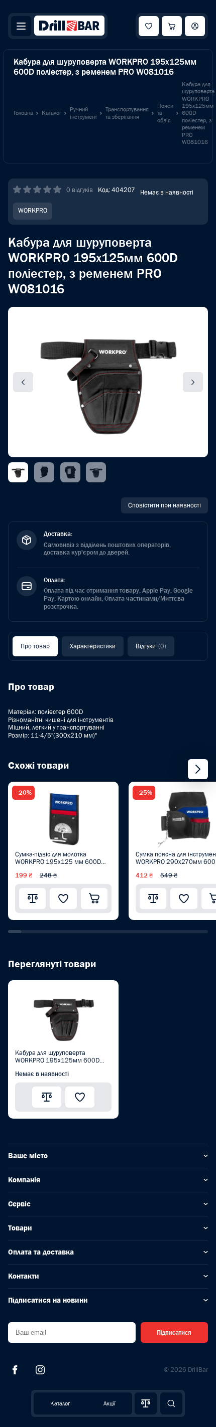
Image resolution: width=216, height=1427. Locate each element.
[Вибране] (149, 26)
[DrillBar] (69, 26)
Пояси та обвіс (165, 113)
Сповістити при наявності (164, 505)
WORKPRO (32, 210)
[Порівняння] (146, 1403)
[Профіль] (195, 26)
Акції (109, 1403)
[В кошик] (94, 898)
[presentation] (198, 769)
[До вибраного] (63, 898)
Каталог (60, 1403)
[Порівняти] (32, 898)
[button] (15, 931)
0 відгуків (79, 190)
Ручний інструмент (83, 113)
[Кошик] (172, 26)
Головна (23, 112)
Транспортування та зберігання (127, 113)
